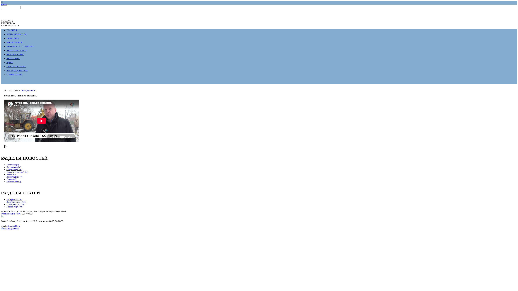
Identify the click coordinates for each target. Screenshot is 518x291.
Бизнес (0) (11, 174)
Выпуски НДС (29, 90)
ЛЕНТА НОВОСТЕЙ (16, 34)
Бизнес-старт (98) (14, 207)
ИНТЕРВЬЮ (12, 38)
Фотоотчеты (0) (13, 182)
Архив (9, 62)
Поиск (4, 5)
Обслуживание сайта (11, 214)
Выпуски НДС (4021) (16, 202)
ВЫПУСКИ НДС (14, 42)
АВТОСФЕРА (13, 58)
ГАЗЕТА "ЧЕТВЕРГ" (16, 66)
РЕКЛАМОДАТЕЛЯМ (17, 71)
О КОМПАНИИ (14, 75)
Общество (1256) (14, 169)
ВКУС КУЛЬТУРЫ (15, 54)
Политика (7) (12, 165)
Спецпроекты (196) (15, 204)
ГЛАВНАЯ (11, 30)
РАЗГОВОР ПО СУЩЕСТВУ (20, 46)
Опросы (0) (11, 179)
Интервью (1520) (14, 199)
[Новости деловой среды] (6, 219)
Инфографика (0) (14, 177)
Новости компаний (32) (17, 172)
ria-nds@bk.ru (13, 226)
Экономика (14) (13, 167)
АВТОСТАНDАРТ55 (16, 50)
